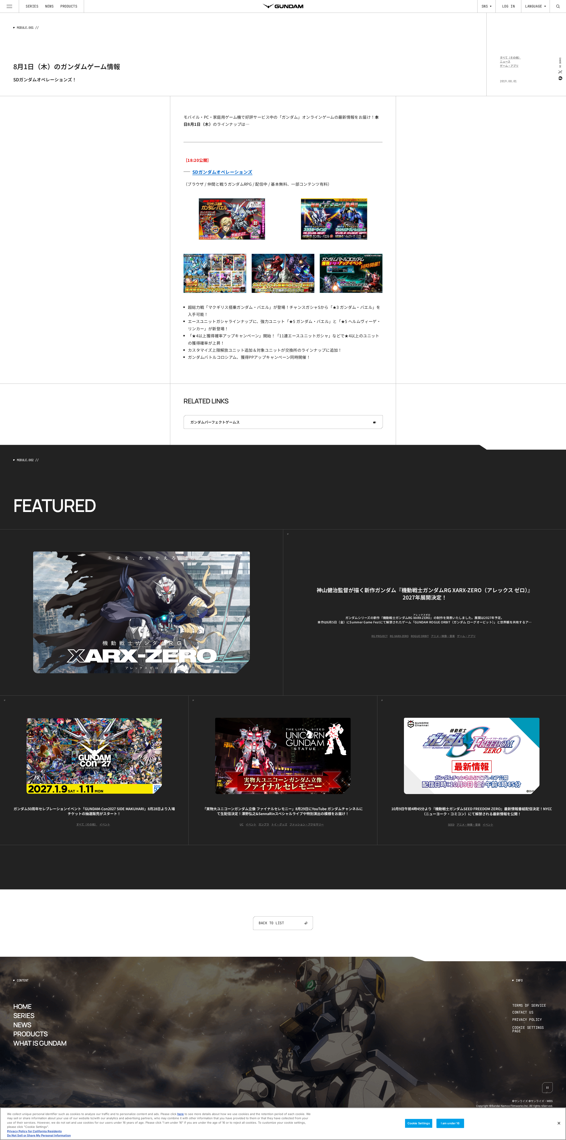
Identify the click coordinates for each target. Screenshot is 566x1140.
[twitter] (560, 72)
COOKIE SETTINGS (532, 1029)
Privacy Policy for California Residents (34, 1131)
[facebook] (559, 78)
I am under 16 (450, 1123)
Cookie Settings (418, 1123)
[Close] (559, 1123)
